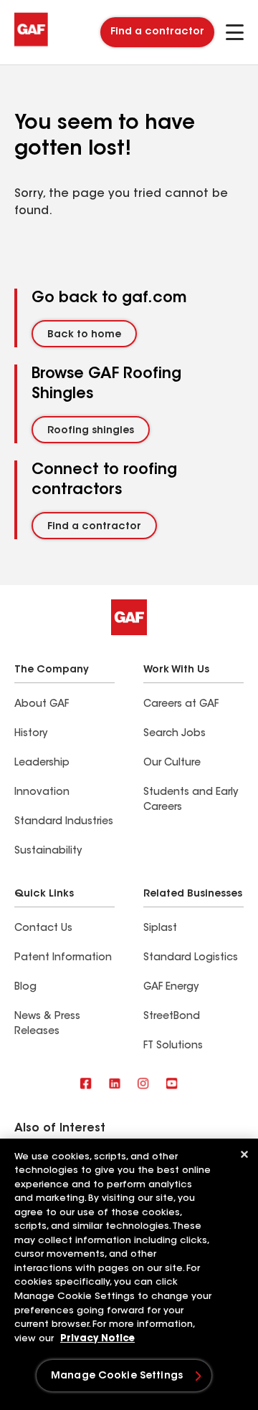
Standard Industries (63, 822)
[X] (114, 1084)
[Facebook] (86, 1084)
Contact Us (43, 929)
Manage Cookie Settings (117, 1376)
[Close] (244, 1154)
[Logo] (31, 44)
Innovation (42, 793)
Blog (25, 987)
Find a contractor (157, 32)
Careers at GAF (181, 705)
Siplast (160, 929)
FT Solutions (173, 1046)
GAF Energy (171, 987)
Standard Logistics (190, 958)
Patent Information (63, 958)
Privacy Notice (97, 1338)
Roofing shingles (90, 431)
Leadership (42, 763)
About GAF (41, 705)
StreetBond (171, 1017)
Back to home (84, 335)
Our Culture (172, 763)
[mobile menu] (235, 32)
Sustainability (48, 851)
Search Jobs (174, 734)
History (30, 734)
